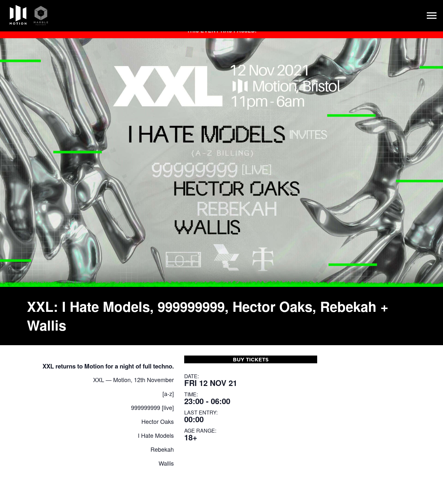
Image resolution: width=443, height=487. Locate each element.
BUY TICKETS (251, 359)
